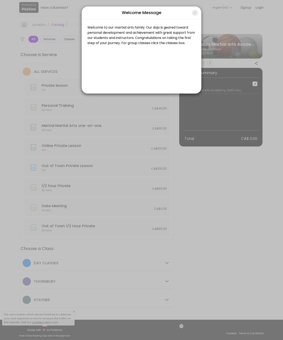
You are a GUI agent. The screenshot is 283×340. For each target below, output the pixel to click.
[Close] (195, 13)
